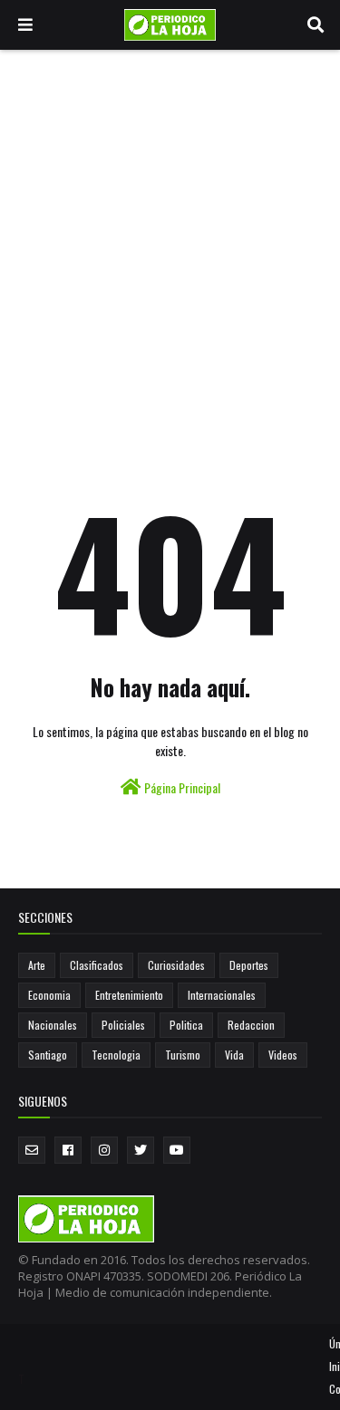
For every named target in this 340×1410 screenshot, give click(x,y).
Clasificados (96, 965)
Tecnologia (116, 1054)
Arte (36, 965)
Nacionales (52, 1024)
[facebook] (68, 1150)
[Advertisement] (170, 228)
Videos (282, 1054)
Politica (186, 1024)
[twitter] (140, 1150)
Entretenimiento (129, 994)
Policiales (123, 1024)
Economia (49, 994)
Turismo (182, 1054)
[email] (31, 1150)
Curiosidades (176, 965)
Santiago (47, 1054)
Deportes (248, 965)
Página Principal (180, 787)
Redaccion (251, 1024)
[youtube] (176, 1150)
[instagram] (104, 1150)
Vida (234, 1054)
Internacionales (222, 994)
